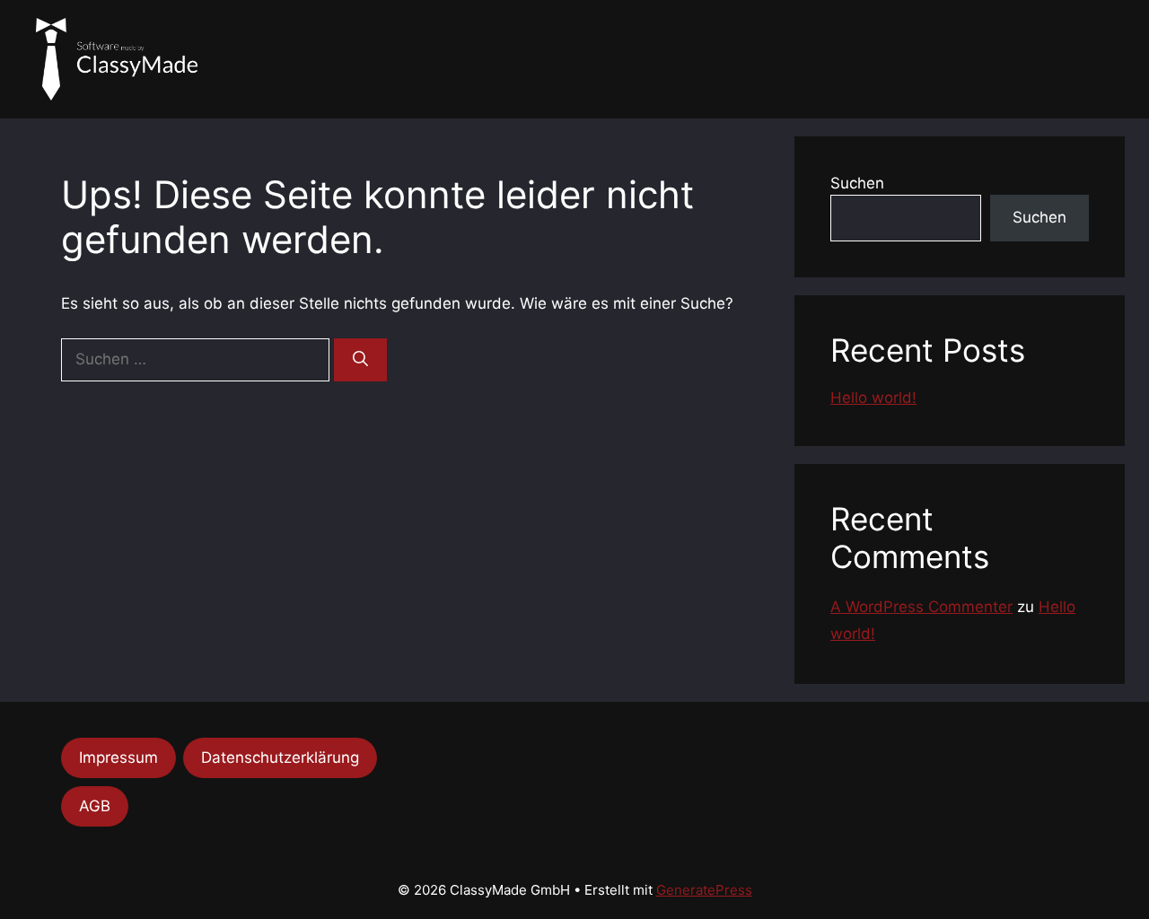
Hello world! (873, 398)
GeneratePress (704, 889)
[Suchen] (360, 359)
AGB (94, 806)
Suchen (857, 183)
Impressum (118, 757)
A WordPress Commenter (921, 607)
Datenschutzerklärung (280, 757)
